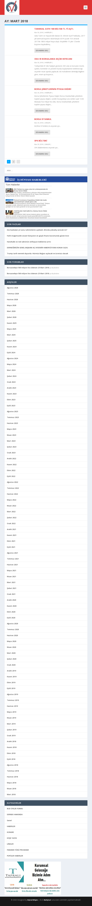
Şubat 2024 (11, 376)
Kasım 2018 (11, 747)
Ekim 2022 (11, 470)
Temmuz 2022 (13, 488)
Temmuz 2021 (13, 559)
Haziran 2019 (12, 706)
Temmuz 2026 (13, 293)
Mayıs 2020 (11, 641)
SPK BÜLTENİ (40, 140)
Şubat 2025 (11, 341)
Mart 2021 (11, 582)
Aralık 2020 (11, 600)
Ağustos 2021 (12, 553)
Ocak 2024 (11, 382)
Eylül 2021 (11, 547)
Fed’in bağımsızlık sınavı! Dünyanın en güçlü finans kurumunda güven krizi (38, 236)
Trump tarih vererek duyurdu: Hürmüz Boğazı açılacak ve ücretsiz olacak (37, 253)
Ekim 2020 (11, 612)
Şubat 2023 (11, 447)
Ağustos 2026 (12, 288)
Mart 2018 (11, 794)
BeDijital (47, 900)
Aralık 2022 (11, 458)
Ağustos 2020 (12, 623)
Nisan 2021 (11, 576)
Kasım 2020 (11, 606)
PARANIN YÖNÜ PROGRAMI (18, 850)
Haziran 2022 (12, 494)
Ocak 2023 (11, 453)
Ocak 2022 (11, 523)
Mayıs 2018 (11, 783)
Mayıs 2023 (11, 429)
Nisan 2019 (11, 718)
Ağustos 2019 (12, 694)
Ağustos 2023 (12, 411)
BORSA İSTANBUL (43, 119)
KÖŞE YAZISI (12, 838)
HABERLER (48, 32)
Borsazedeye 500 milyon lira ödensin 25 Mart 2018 (28, 267)
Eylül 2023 (11, 405)
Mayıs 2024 (11, 364)
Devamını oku (42, 50)
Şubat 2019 (11, 730)
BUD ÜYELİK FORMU (15, 808)
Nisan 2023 (11, 435)
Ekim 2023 (11, 399)
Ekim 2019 (11, 682)
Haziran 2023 (12, 423)
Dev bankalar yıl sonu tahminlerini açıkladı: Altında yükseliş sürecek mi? (37, 230)
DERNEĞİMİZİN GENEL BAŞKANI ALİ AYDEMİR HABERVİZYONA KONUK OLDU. (37, 247)
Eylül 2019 (11, 688)
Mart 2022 (11, 511)
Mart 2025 (11, 335)
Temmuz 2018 (13, 771)
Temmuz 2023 (13, 417)
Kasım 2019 (11, 676)
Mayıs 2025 (11, 329)
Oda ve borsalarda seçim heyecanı (53, 59)
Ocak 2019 (11, 735)
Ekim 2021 (11, 541)
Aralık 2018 (11, 741)
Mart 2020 (11, 653)
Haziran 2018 (12, 777)
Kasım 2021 (11, 535)
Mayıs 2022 (11, 500)
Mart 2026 (11, 311)
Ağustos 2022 (12, 482)
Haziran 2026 (12, 299)
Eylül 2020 (11, 618)
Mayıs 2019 (11, 712)
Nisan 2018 (11, 788)
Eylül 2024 (11, 352)
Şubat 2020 (11, 659)
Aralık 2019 (11, 671)
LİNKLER (47, 123)
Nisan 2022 (11, 506)
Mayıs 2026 (11, 305)
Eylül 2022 (11, 476)
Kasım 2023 (11, 394)
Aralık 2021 (11, 529)
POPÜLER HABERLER (15, 856)
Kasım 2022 (11, 464)
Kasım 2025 (11, 323)
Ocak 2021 (11, 594)
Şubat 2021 (11, 588)
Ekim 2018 (11, 753)
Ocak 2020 (11, 665)
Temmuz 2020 (13, 629)
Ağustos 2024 (12, 358)
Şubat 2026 (11, 317)
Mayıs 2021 (11, 570)
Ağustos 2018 (12, 765)
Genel (9, 820)
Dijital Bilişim (32, 900)
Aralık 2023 (11, 388)
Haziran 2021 (12, 564)
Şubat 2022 (11, 517)
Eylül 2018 (11, 759)
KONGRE (10, 832)
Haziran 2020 (12, 635)
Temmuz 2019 (13, 700)
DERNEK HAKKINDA (15, 814)
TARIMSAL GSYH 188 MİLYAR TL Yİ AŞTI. (54, 29)
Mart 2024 (11, 370)
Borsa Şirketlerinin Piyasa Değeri (52, 89)
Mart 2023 (11, 441)
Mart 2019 (11, 724)
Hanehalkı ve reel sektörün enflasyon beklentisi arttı (29, 242)
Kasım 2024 (11, 347)
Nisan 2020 (11, 647)
